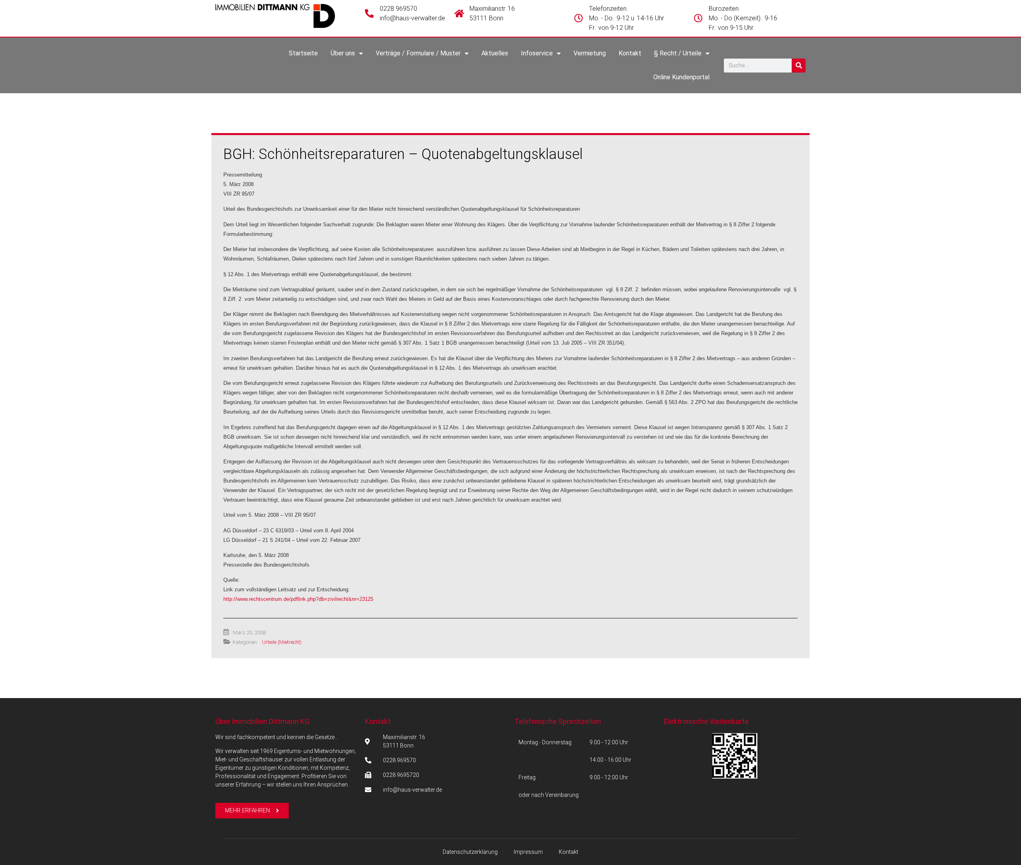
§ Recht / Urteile (678, 53)
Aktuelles (494, 53)
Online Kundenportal (681, 77)
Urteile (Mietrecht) (282, 642)
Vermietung (590, 53)
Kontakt (630, 53)
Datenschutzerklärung (470, 852)
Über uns (343, 53)
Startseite (303, 53)
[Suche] (799, 66)
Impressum (528, 852)
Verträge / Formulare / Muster (418, 53)
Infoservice (537, 53)
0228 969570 (398, 8)
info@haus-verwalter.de (412, 18)
